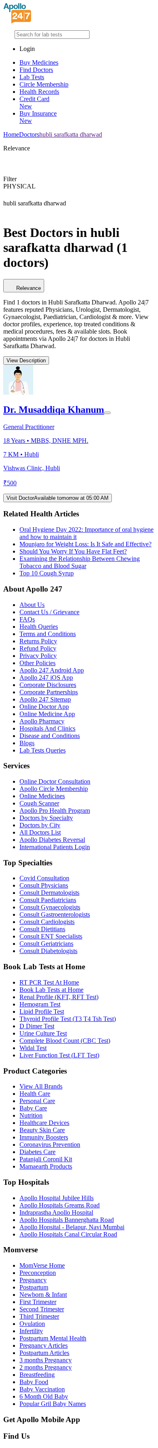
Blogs (26, 743)
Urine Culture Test (43, 1033)
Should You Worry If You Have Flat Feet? (73, 551)
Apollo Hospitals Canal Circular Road (68, 1234)
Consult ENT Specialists (50, 936)
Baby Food (33, 1381)
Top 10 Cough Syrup (46, 573)
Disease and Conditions (49, 735)
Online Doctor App (44, 706)
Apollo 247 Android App (51, 670)
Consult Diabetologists (48, 950)
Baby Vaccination (42, 1389)
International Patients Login (54, 846)
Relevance (28, 288)
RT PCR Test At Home (49, 982)
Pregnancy (33, 1280)
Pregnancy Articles (43, 1345)
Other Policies (37, 663)
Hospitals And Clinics (47, 728)
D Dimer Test (36, 1026)
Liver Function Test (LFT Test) (59, 1055)
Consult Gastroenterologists (54, 914)
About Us (32, 604)
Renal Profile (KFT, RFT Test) (58, 997)
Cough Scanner (39, 803)
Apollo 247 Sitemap (45, 699)
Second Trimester (41, 1309)
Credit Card (34, 102)
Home (11, 134)
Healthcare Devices (44, 1122)
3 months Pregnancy (45, 1360)
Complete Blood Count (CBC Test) (64, 1040)
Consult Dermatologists (49, 892)
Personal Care (37, 1100)
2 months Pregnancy (45, 1367)
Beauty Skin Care (42, 1130)
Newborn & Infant (43, 1294)
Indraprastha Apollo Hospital (56, 1212)
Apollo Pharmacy (41, 721)
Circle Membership (43, 84)
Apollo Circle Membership (53, 788)
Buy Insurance (38, 117)
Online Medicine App (47, 713)
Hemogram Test (39, 1004)
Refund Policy (37, 648)
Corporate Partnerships (48, 692)
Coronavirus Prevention (49, 1144)
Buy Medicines (38, 62)
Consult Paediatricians (47, 899)
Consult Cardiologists (47, 921)
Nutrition (31, 1115)
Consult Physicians (43, 885)
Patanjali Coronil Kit (45, 1159)
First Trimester (37, 1301)
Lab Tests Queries (42, 750)
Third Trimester (39, 1316)
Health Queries (38, 626)
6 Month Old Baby (43, 1396)
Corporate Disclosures (47, 684)
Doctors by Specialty (46, 817)
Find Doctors (36, 69)
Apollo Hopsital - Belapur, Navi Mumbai (71, 1227)
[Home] (17, 21)
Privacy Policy (38, 655)
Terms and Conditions (47, 633)
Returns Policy (38, 641)
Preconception (37, 1272)
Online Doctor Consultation (54, 781)
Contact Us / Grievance (49, 612)
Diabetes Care (37, 1151)
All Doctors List (40, 832)
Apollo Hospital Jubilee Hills (56, 1197)
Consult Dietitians (42, 929)
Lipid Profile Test (41, 1011)
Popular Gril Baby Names (52, 1403)
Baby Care (33, 1108)
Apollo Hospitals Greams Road (59, 1205)
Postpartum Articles (44, 1352)
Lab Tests (31, 77)
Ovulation (32, 1323)
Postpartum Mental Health (52, 1338)
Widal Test (33, 1047)
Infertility (31, 1331)
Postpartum (33, 1287)
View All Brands (40, 1086)
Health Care (34, 1093)
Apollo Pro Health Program (54, 810)
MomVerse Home (42, 1265)
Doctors (29, 134)
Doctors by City (39, 825)
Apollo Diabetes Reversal (52, 839)
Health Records (39, 91)
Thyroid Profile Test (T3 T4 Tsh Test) (67, 1018)
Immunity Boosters (43, 1137)
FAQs (27, 619)
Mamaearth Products (45, 1166)
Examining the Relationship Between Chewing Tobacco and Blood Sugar (79, 562)
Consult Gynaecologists (49, 907)
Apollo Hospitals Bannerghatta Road (66, 1219)
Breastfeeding (37, 1374)
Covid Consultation (44, 878)
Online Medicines (42, 796)
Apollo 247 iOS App (46, 677)
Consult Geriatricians (46, 943)
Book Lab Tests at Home (51, 989)
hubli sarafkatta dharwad (70, 134)
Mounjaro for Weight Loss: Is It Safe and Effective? (85, 544)
